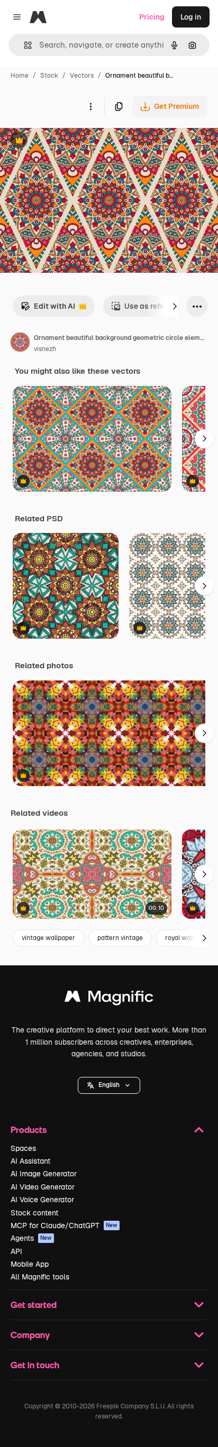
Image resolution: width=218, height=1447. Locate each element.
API (16, 1251)
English (109, 1085)
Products (29, 1129)
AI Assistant (30, 1161)
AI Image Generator (44, 1173)
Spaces (23, 1148)
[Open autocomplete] (23, 45)
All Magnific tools (40, 1277)
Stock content (34, 1213)
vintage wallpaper (48, 938)
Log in (190, 17)
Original (68, 141)
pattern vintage (120, 938)
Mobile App (30, 1264)
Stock (49, 75)
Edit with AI (48, 309)
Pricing (152, 17)
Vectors (82, 75)
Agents (31, 1238)
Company (30, 1334)
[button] (109, 1085)
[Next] (174, 306)
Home (20, 75)
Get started (34, 1304)
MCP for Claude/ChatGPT (64, 1225)
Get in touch (35, 1364)
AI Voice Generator (42, 1199)
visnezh (45, 349)
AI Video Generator (43, 1187)
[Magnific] (109, 999)
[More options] (90, 106)
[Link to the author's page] (20, 344)
